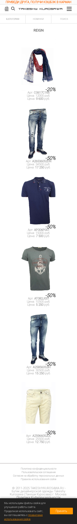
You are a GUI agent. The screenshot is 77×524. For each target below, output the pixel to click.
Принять (61, 511)
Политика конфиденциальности (38, 469)
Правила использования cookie (38, 479)
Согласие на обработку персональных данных (38, 476)
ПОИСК (64, 19)
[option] (38, 3)
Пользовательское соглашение (39, 472)
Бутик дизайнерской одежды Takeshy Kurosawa (37, 492)
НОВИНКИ (38, 19)
